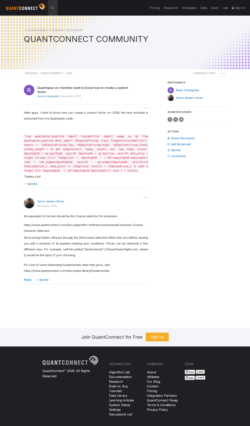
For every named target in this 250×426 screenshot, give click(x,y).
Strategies (189, 8)
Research (171, 8)
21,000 (200, 377)
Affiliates (153, 377)
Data (203, 8)
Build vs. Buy (118, 386)
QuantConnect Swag (162, 400)
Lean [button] (69, 73)
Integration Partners (162, 396)
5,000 (200, 371)
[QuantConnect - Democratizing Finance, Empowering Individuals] (25, 8)
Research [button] (31, 73)
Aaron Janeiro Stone (50, 201)
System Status (119, 405)
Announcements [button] (52, 73)
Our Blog (153, 381)
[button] (204, 74)
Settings (115, 410)
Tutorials (115, 391)
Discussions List (120, 414)
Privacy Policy (157, 410)
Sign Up (157, 337)
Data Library (118, 396)
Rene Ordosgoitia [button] (48, 96)
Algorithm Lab (119, 372)
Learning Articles (121, 400)
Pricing (155, 8)
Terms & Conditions (161, 405)
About (151, 372)
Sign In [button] (239, 8)
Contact (152, 386)
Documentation (120, 377)
